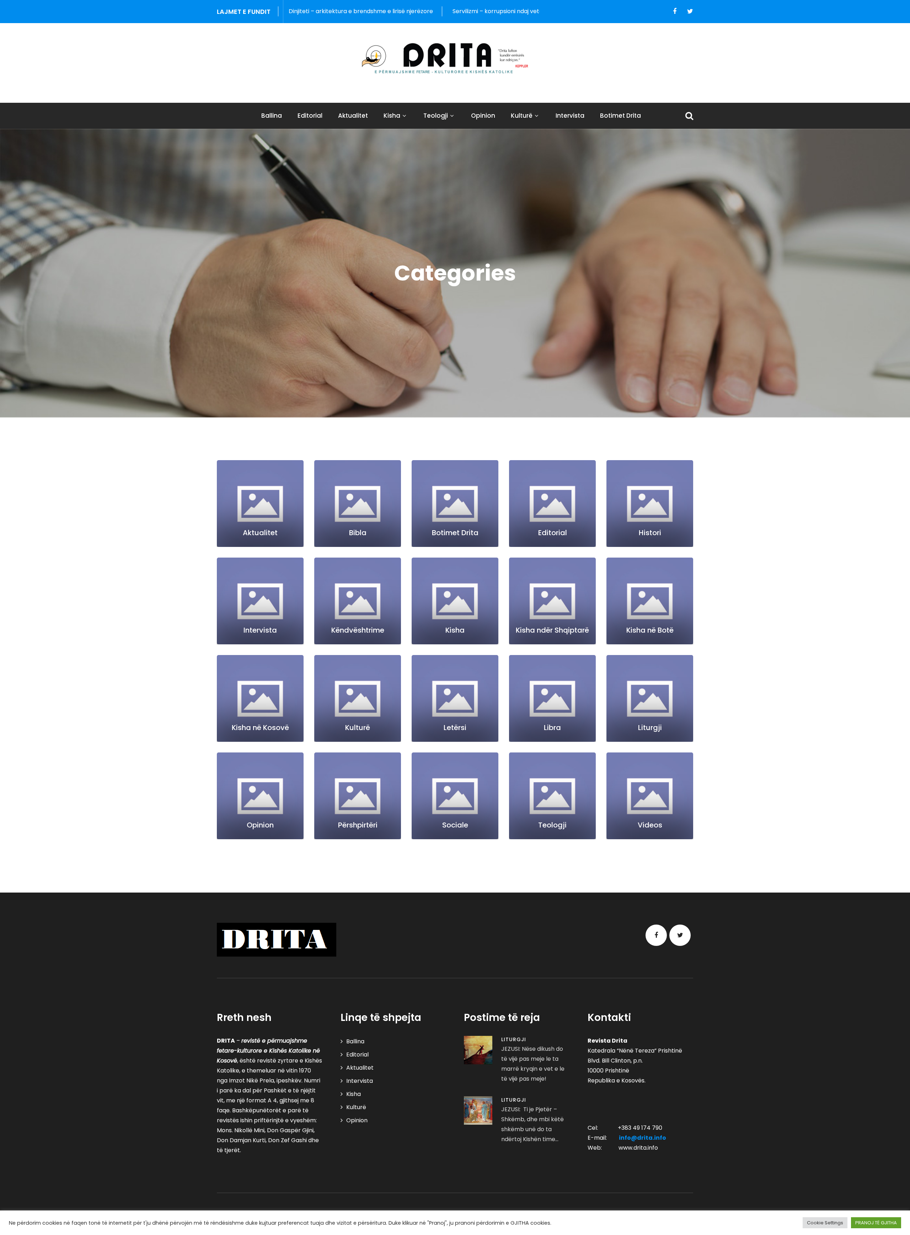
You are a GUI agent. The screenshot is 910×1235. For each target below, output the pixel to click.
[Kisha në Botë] (649, 601)
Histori (650, 533)
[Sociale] (455, 795)
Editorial (310, 115)
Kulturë (521, 115)
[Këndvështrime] (357, 601)
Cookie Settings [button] (825, 1222)
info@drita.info (642, 1138)
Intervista (570, 115)
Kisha (392, 115)
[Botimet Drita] (455, 503)
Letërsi (455, 728)
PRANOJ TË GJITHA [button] (876, 1222)
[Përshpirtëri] (357, 795)
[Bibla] (357, 503)
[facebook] (674, 11)
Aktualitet (353, 115)
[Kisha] (455, 601)
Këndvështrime (357, 630)
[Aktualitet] (260, 503)
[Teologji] (552, 795)
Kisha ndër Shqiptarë (552, 630)
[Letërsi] (455, 698)
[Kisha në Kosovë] (260, 698)
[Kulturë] (357, 698)
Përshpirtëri (358, 825)
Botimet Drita (620, 115)
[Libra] (552, 698)
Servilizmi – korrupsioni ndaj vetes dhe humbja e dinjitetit (430, 11)
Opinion (483, 115)
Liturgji (650, 728)
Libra (552, 728)
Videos (650, 825)
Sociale (455, 825)
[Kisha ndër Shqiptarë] (552, 601)
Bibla (357, 533)
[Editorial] (552, 503)
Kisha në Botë (650, 630)
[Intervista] (260, 601)
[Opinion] (260, 795)
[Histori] (649, 503)
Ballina (271, 115)
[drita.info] (455, 58)
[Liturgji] (649, 698)
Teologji (435, 115)
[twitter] (690, 11)
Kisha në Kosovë (260, 728)
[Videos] (649, 795)
